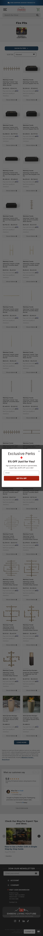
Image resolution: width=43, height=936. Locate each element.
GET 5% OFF (21, 478)
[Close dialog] (39, 451)
